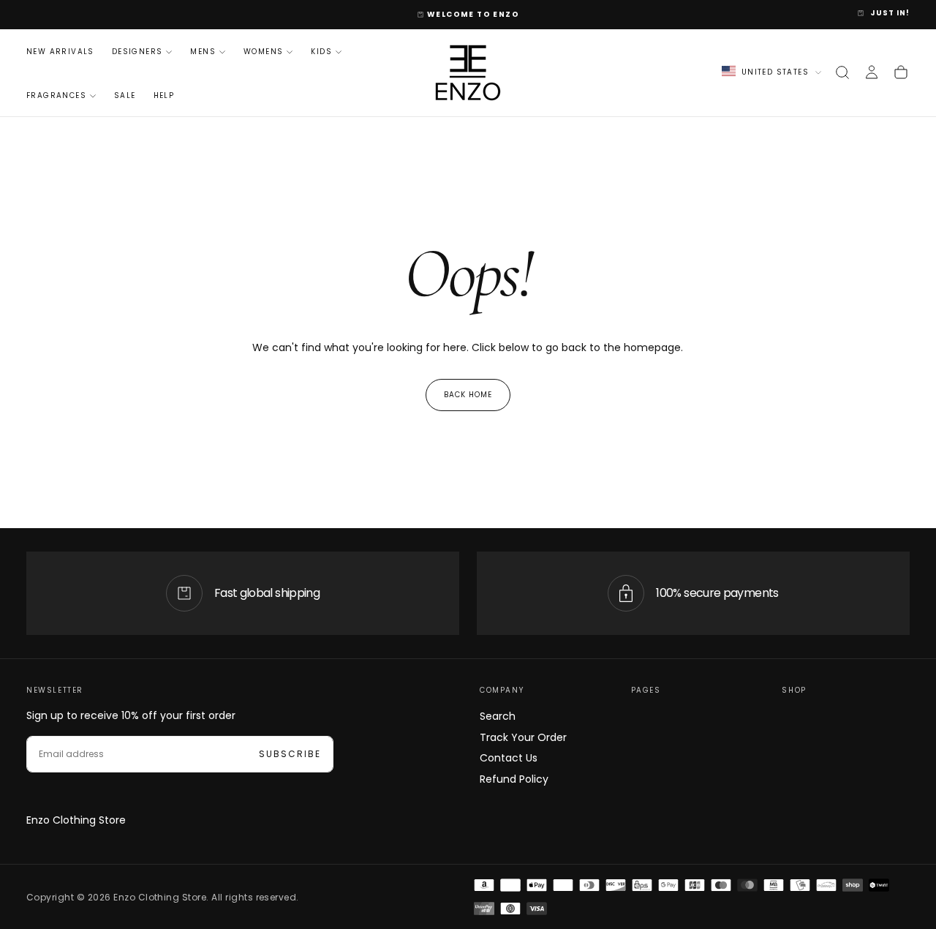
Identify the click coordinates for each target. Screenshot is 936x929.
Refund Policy (514, 779)
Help (164, 95)
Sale (125, 95)
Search (498, 716)
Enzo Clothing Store (76, 820)
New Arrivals (60, 51)
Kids (321, 51)
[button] (842, 72)
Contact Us (508, 758)
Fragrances (56, 95)
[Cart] (901, 72)
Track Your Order (523, 737)
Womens (263, 51)
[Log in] (871, 72)
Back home (468, 394)
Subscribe (290, 754)
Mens (203, 51)
